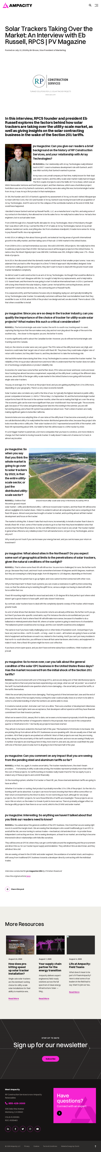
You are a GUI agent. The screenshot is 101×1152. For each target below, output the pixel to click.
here (28, 876)
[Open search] (90, 5)
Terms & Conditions (50, 1146)
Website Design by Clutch (70, 1146)
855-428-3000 (16, 1103)
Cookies (36, 1146)
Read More (13, 998)
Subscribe (50, 1059)
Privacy (27, 1146)
